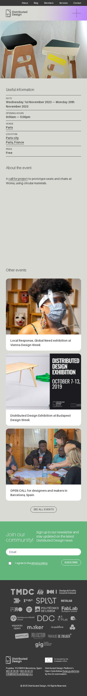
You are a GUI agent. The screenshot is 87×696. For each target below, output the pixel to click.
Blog (36, 3)
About (25, 3)
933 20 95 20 (12, 671)
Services (63, 3)
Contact (77, 3)
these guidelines (71, 671)
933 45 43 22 (26, 671)
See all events (44, 509)
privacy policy (39, 563)
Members (48, 3)
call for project (18, 178)
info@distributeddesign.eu (19, 674)
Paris (9, 127)
